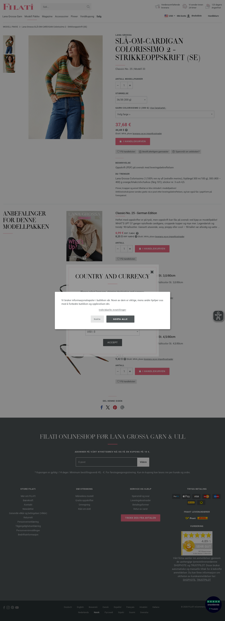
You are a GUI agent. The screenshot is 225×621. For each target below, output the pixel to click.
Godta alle (120, 319)
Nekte (97, 319)
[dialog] (112, 310)
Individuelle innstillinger (112, 310)
